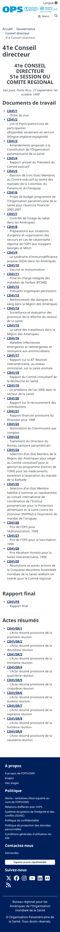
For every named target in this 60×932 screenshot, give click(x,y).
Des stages (12, 783)
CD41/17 (13, 355)
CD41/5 (12, 171)
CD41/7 (12, 214)
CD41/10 (13, 265)
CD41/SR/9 (14, 731)
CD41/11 (13, 274)
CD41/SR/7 (14, 706)
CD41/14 (13, 308)
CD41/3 (12, 141)
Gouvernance (25, 29)
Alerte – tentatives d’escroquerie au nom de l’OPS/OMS (27, 800)
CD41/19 (13, 385)
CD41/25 (13, 484)
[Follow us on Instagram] (24, 879)
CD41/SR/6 (14, 693)
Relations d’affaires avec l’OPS (23, 807)
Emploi (9, 778)
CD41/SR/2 (14, 641)
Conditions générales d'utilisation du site (28, 836)
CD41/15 (13, 325)
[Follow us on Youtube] (32, 879)
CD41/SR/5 (14, 680)
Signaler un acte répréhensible (30, 862)
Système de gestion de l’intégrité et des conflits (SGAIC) (29, 813)
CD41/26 (13, 522)
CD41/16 (13, 338)
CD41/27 (13, 536)
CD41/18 (13, 372)
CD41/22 (13, 424)
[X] (8, 879)
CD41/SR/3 (14, 654)
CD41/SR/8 (14, 718)
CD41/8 (12, 227)
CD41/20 (13, 398)
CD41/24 (13, 450)
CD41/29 (13, 561)
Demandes (12, 853)
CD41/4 (12, 158)
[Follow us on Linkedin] (40, 879)
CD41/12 (13, 287)
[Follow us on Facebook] (16, 879)
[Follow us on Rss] (8, 886)
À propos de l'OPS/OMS (20, 773)
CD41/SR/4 (14, 667)
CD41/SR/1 (14, 628)
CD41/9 (12, 252)
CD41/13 (13, 295)
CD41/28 (13, 548)
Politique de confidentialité (22, 820)
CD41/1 (12, 111)
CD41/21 (13, 411)
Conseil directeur (17, 33)
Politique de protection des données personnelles (28, 827)
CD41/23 (13, 437)
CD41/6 (12, 192)
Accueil (7, 29)
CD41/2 (12, 119)
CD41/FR (13, 602)
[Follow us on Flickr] (47, 879)
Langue (48, 3)
